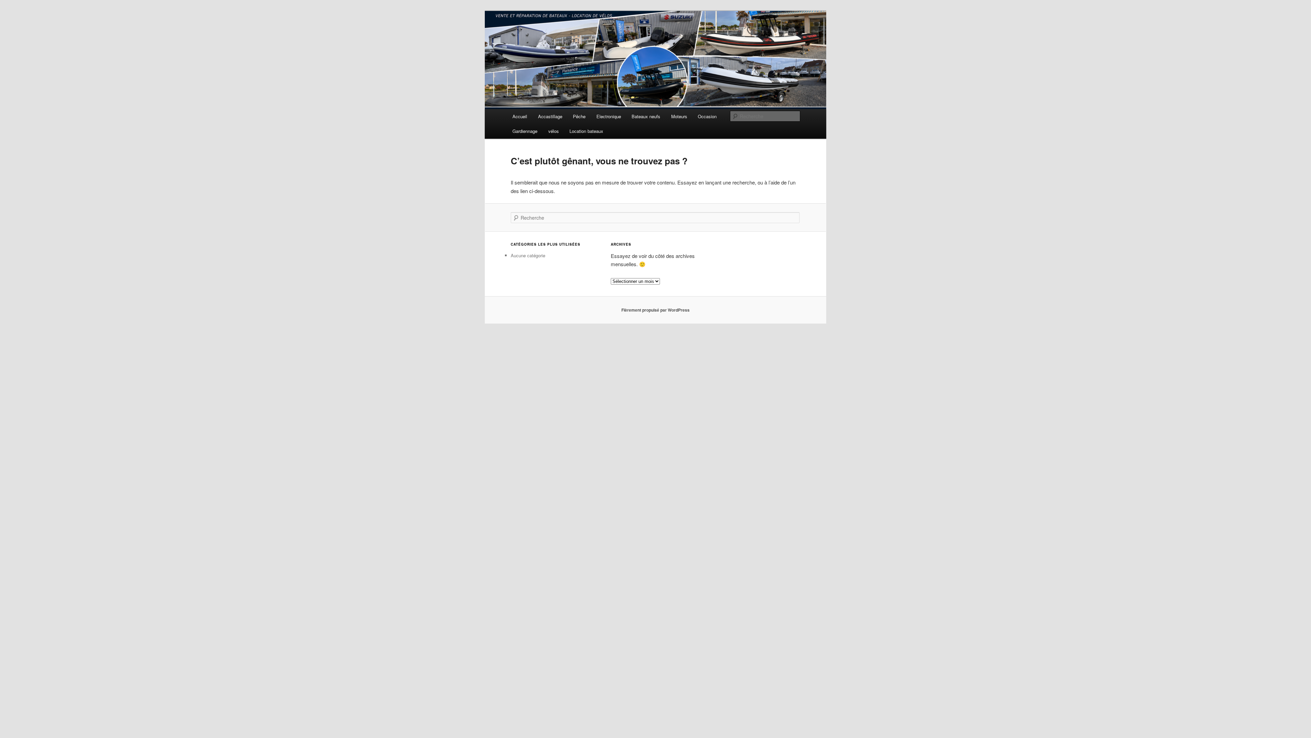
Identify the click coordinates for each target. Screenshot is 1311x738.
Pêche (579, 116)
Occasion (707, 116)
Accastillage (550, 116)
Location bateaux (586, 131)
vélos (553, 131)
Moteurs (679, 116)
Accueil (519, 116)
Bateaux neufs (646, 116)
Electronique (608, 116)
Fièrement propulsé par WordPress (655, 310)
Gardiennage (524, 131)
